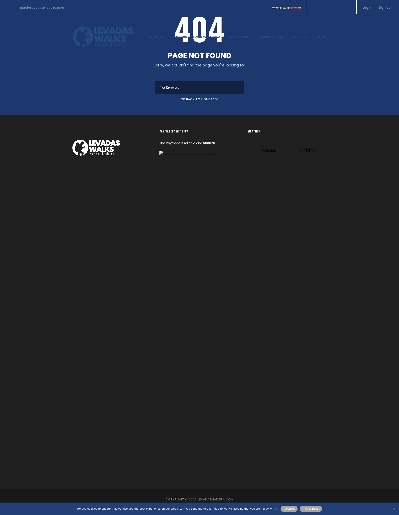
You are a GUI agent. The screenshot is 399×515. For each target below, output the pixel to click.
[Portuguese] (292, 7)
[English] (277, 7)
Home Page (157, 37)
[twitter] (341, 7)
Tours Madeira (272, 37)
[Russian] (296, 7)
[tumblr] (335, 7)
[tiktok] (314, 7)
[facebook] (321, 7)
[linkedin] (328, 7)
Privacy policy (311, 508)
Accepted (289, 508)
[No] (394, 509)
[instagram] (348, 7)
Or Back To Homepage (200, 99)
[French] (281, 7)
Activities (298, 37)
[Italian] (288, 7)
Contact (321, 37)
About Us (179, 37)
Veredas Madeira (240, 37)
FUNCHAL (288, 150)
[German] (285, 7)
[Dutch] (273, 7)
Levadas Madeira (206, 37)
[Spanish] (300, 7)
